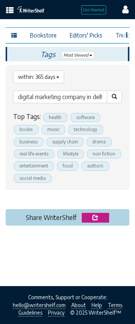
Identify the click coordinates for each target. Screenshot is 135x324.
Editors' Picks (86, 35)
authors (95, 166)
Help (97, 305)
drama (99, 142)
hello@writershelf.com (39, 305)
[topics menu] (10, 11)
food (68, 166)
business (29, 142)
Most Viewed (76, 55)
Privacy (56, 312)
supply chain (65, 142)
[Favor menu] (127, 34)
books (26, 129)
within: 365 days (37, 77)
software (85, 117)
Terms (115, 305)
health (55, 117)
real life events (34, 154)
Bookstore (43, 35)
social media (33, 178)
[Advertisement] (67, 254)
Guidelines (30, 312)
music (53, 129)
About (78, 305)
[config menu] (122, 9)
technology (85, 129)
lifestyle (70, 154)
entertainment (34, 166)
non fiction (104, 154)
